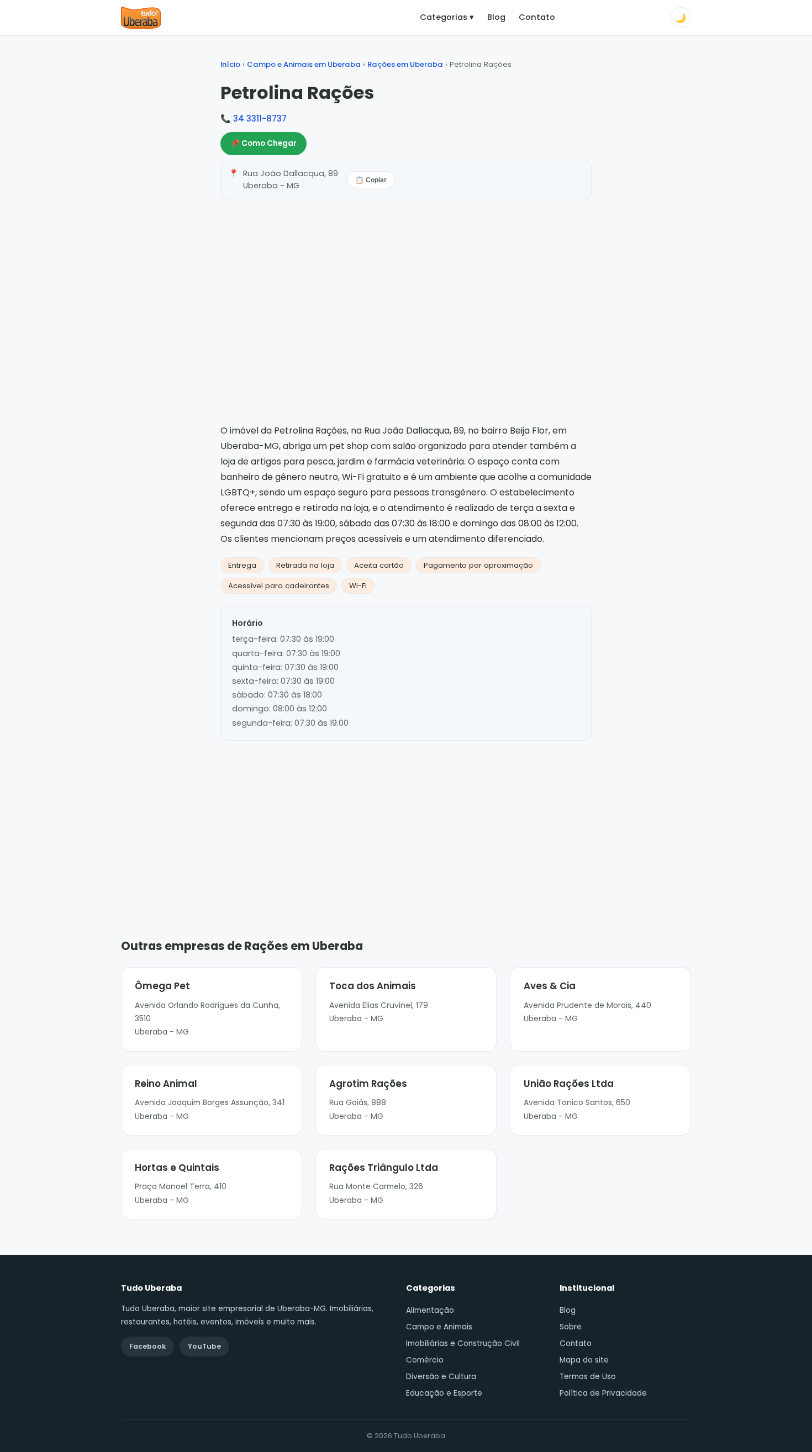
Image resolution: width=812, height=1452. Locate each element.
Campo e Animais (439, 1327)
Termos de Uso (588, 1376)
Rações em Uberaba (405, 64)
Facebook (147, 1346)
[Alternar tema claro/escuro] (680, 17)
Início (230, 64)
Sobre (571, 1327)
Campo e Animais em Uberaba (304, 64)
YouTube (204, 1346)
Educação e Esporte (444, 1393)
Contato (537, 17)
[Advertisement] (406, 823)
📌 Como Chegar (263, 143)
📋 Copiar (371, 180)
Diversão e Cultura (441, 1376)
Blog (496, 17)
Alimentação (430, 1310)
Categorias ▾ (447, 17)
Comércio (425, 1360)
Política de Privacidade (603, 1393)
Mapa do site (584, 1360)
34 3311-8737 (260, 118)
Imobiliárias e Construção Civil (463, 1343)
